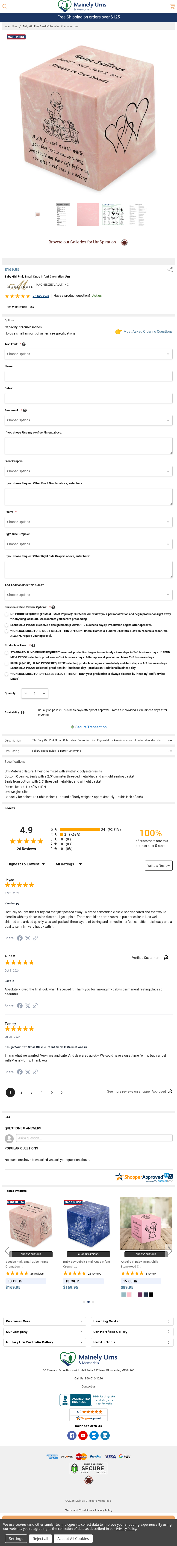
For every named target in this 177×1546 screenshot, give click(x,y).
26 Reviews (41, 296)
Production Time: (18, 645)
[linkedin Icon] (105, 1435)
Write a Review (159, 865)
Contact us (89, 1386)
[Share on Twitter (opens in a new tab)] (27, 938)
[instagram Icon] (94, 1435)
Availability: (13, 712)
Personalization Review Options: (28, 607)
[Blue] (123, 1294)
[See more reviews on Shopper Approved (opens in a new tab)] (35, 938)
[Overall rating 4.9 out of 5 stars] (17, 297)
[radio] (89, 829)
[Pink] (129, 1294)
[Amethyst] (140, 1294)
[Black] (151, 1294)
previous (7, 1251)
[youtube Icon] (83, 1435)
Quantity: (11, 693)
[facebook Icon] (72, 1435)
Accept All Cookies (73, 1538)
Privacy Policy (103, 1510)
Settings (16, 1538)
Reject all (40, 1538)
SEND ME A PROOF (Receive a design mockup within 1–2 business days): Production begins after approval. (81, 625)
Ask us (97, 295)
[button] (88, 1492)
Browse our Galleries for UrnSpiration (83, 242)
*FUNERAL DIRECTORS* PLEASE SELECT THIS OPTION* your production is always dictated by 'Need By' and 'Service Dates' (87, 676)
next (170, 1251)
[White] (134, 1294)
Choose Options (31, 1254)
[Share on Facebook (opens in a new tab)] (20, 939)
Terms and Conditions (78, 1510)
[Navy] (145, 1294)
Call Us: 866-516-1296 (88, 1378)
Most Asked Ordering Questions (148, 331)
